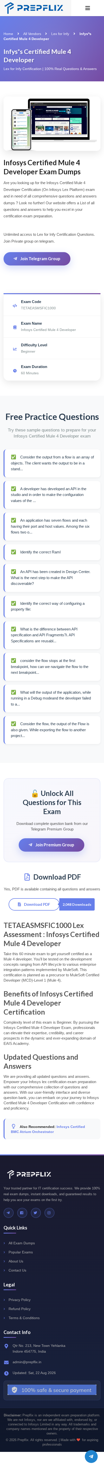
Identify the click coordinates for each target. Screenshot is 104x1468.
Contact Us (17, 1270)
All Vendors (32, 34)
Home (8, 34)
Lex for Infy (60, 34)
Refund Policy (20, 1309)
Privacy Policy (20, 1300)
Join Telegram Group (39, 258)
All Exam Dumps (22, 1243)
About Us (16, 1261)
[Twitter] (36, 1213)
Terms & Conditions (24, 1318)
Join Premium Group (54, 844)
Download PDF (36, 904)
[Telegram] (9, 1213)
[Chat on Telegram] (91, 1456)
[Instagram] (49, 1213)
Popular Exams (21, 1252)
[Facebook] (22, 1213)
